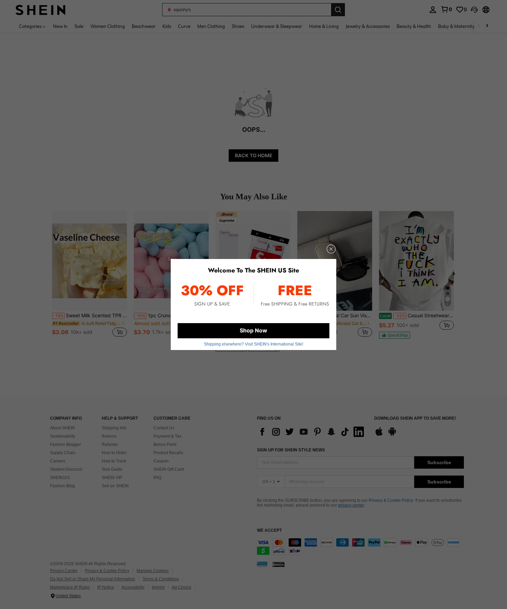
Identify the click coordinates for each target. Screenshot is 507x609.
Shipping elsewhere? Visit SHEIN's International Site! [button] (253, 344)
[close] (331, 249)
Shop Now (253, 330)
